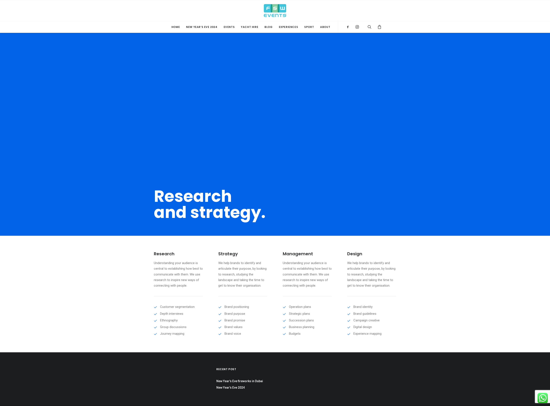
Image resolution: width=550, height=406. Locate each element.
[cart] (377, 27)
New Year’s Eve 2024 (201, 27)
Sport (309, 27)
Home (175, 27)
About (325, 27)
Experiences (288, 27)
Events (229, 27)
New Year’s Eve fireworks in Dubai (239, 381)
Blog (268, 27)
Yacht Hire (249, 27)
